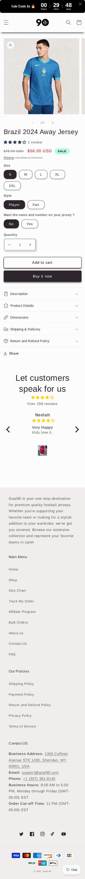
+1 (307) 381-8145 (39, 779)
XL (57, 174)
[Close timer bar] (80, 4)
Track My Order (21, 601)
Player (14, 205)
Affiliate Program (22, 612)
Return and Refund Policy (30, 705)
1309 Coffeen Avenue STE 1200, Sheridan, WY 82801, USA (38, 760)
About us (16, 633)
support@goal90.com (40, 772)
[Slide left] (32, 123)
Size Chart (17, 590)
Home (14, 569)
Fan (36, 205)
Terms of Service (22, 726)
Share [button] (14, 353)
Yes (30, 224)
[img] (42, 397)
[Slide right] (52, 123)
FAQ (12, 654)
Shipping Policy (21, 684)
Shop (13, 580)
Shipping (9, 157)
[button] (6, 22)
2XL (12, 186)
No (11, 224)
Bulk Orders (18, 622)
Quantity (10, 234)
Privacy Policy (20, 715)
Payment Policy (21, 694)
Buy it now (42, 276)
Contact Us (18, 643)
